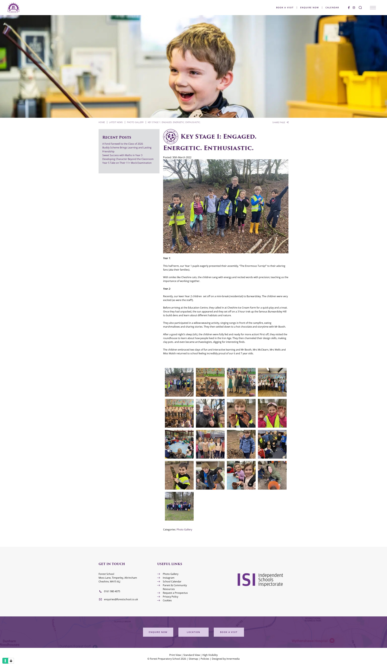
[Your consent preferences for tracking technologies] (11, 661)
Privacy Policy (170, 596)
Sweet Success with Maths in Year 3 (122, 155)
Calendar (332, 7)
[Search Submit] (360, 7)
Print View (175, 655)
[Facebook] (349, 7)
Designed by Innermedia (226, 658)
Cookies (167, 600)
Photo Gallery (184, 529)
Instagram (168, 577)
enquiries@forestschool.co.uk (121, 599)
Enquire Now (309, 7)
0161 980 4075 (112, 591)
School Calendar (172, 581)
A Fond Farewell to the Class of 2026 (122, 143)
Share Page (278, 122)
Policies (205, 658)
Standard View (191, 655)
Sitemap (193, 658)
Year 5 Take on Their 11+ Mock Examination (127, 162)
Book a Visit (285, 7)
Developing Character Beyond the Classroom (128, 159)
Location (193, 632)
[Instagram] (354, 7)
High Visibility (210, 655)
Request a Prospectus (175, 593)
